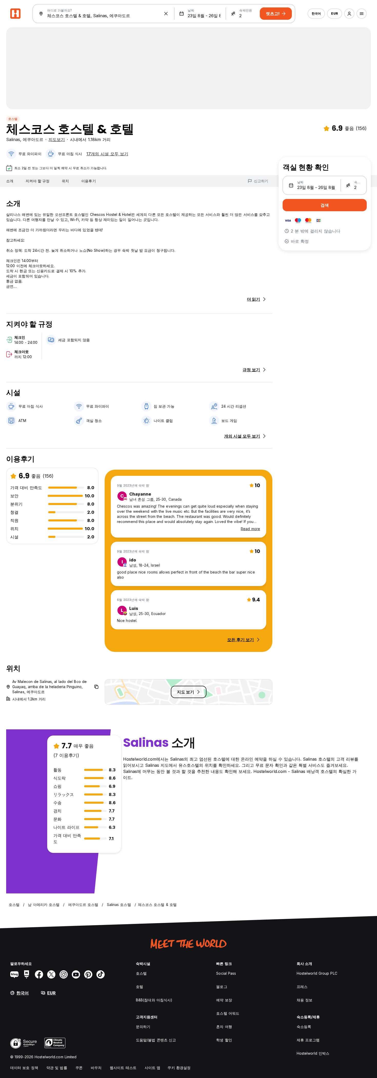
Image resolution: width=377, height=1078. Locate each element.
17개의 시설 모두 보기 (107, 153)
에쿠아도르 (33, 139)
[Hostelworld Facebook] (39, 974)
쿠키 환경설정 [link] (179, 1067)
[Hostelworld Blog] (14, 974)
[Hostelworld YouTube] (76, 974)
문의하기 (143, 1026)
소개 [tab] (9, 181)
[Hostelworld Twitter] (51, 974)
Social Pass (226, 973)
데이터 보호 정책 (24, 1067)
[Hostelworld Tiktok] (100, 974)
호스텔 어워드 (227, 1013)
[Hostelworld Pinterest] (88, 974)
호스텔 (13, 119)
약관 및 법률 (56, 1067)
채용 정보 (305, 1000)
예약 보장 (224, 1000)
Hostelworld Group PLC (317, 973)
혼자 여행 (224, 1026)
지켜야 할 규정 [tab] (37, 181)
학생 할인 (224, 1040)
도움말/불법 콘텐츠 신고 (156, 1040)
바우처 (96, 1067)
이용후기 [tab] (88, 181)
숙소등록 (304, 1026)
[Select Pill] (349, 13)
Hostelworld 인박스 (313, 1053)
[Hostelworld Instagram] (63, 974)
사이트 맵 (153, 1067)
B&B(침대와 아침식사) (154, 1000)
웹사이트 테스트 (123, 1067)
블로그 (221, 986)
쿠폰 (79, 1067)
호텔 (139, 986)
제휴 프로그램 (308, 1040)
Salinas (13, 139)
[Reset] (166, 13)
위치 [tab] (65, 181)
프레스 (302, 986)
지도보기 (56, 139)
